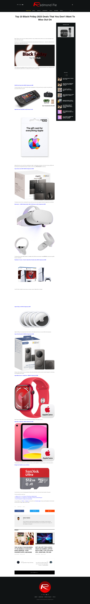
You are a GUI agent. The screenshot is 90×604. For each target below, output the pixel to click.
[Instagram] (21, 4)
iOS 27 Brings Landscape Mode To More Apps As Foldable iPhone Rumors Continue (67, 106)
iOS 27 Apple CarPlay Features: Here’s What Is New (67, 90)
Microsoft (45, 10)
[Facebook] (17, 4)
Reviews (56, 10)
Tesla (51, 10)
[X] (19, 4)
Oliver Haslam (26, 517)
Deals (61, 10)
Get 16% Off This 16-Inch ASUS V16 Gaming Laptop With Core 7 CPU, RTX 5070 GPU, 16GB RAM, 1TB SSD (44, 550)
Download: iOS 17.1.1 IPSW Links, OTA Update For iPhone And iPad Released (28, 497)
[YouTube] (23, 4)
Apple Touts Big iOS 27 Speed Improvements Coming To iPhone (68, 95)
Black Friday (19, 506)
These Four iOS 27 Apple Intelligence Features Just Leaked (68, 112)
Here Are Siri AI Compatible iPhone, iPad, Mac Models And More (68, 84)
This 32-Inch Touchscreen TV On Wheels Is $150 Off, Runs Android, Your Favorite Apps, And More (23, 550)
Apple (33, 10)
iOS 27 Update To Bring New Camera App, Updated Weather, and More (68, 117)
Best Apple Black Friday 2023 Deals (27, 562)
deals (24, 506)
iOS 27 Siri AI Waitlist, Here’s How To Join (68, 79)
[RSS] (70, 10)
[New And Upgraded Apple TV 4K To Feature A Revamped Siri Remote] (66, 32)
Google (39, 10)
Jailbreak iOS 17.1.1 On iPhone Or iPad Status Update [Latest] (26, 496)
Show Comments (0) (34, 572)
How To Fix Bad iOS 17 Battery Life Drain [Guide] (23, 498)
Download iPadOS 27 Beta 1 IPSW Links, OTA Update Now (68, 101)
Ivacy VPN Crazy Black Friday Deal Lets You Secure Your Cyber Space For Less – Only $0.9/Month (42, 563)
